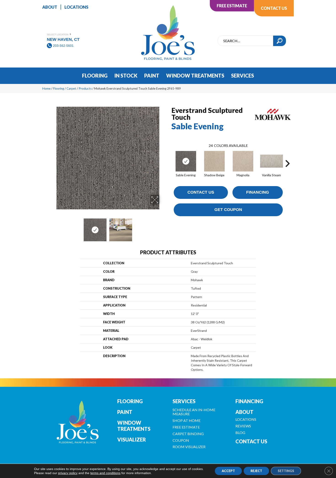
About (244, 412)
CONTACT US (251, 441)
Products (85, 88)
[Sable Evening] (185, 161)
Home (46, 88)
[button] (279, 41)
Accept (228, 471)
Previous (53, 227)
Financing (257, 192)
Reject (256, 471)
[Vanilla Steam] (271, 161)
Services (184, 401)
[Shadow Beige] (214, 161)
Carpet (71, 88)
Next (162, 227)
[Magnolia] (243, 161)
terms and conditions (105, 473)
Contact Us (200, 192)
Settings (286, 471)
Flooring (58, 88)
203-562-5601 (63, 45)
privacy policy (67, 473)
